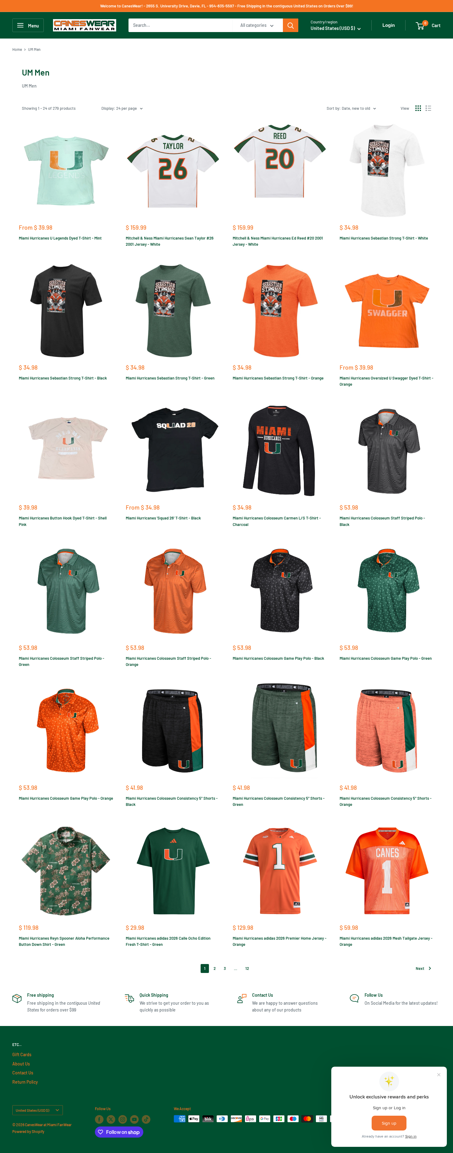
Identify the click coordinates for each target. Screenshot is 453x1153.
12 (247, 968)
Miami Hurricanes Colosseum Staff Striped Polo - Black (382, 521)
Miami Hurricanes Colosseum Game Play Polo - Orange (66, 798)
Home (17, 49)
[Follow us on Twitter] (111, 1119)
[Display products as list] (428, 108)
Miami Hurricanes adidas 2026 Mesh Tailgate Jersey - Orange (386, 941)
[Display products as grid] (418, 108)
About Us (21, 1063)
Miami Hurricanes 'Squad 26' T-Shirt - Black (163, 517)
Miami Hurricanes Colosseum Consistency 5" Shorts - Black (172, 801)
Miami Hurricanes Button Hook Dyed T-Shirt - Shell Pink (63, 521)
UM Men (34, 49)
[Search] (290, 25)
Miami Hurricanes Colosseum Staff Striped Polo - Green (61, 661)
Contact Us (22, 1072)
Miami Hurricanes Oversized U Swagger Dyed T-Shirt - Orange (386, 381)
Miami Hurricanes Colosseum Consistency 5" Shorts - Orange (385, 801)
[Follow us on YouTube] (134, 1119)
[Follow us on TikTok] (146, 1119)
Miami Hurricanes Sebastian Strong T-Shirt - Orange (278, 377)
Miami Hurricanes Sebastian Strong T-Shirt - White (384, 238)
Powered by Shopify (28, 1131)
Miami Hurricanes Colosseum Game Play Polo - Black (278, 658)
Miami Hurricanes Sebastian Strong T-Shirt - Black (63, 377)
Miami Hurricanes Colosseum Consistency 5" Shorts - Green (278, 801)
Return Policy (25, 1082)
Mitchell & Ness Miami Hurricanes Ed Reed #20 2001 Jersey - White (278, 241)
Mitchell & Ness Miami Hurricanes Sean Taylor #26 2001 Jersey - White (170, 241)
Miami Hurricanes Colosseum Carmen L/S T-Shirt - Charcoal (277, 521)
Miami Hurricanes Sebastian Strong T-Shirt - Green (170, 377)
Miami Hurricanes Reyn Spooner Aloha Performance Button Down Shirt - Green (64, 941)
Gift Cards (21, 1054)
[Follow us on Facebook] (99, 1119)
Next (420, 968)
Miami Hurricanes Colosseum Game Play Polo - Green (386, 658)
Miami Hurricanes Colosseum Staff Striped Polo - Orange (168, 661)
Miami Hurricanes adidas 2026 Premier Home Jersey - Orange (279, 941)
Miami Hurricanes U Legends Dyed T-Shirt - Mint (60, 238)
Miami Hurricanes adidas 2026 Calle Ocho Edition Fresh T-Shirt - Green (168, 941)
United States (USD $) (32, 1110)
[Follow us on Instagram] (122, 1119)
